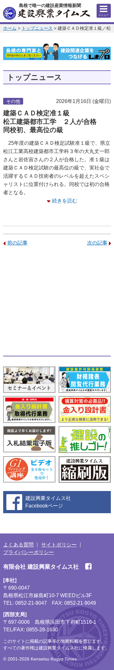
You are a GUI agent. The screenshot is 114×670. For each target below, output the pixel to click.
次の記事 (97, 243)
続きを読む (64, 200)
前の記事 (17, 243)
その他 (13, 101)
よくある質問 (18, 544)
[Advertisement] (57, 301)
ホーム (9, 28)
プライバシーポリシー (28, 552)
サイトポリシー (59, 544)
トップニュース (37, 28)
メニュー (103, 15)
